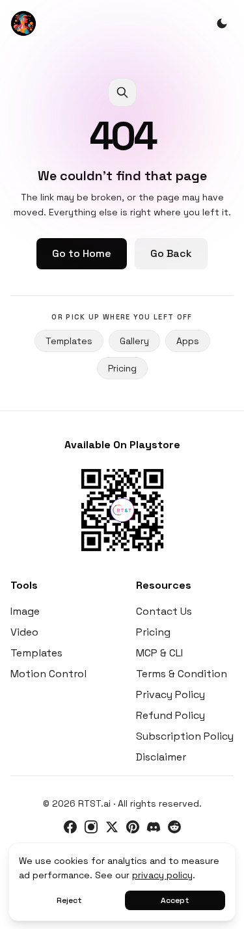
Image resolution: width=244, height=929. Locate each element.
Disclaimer (161, 757)
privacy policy (162, 875)
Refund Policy (170, 715)
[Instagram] (91, 826)
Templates (69, 341)
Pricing (122, 368)
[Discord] (153, 826)
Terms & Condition (181, 673)
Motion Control (48, 673)
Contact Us (164, 611)
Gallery (134, 341)
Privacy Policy (170, 694)
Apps (187, 341)
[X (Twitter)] (111, 826)
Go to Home (81, 253)
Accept (175, 900)
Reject (69, 900)
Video (24, 632)
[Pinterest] (132, 826)
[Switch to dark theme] (222, 23)
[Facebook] (70, 826)
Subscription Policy (185, 736)
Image (25, 611)
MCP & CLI (159, 653)
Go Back (171, 253)
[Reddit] (174, 826)
